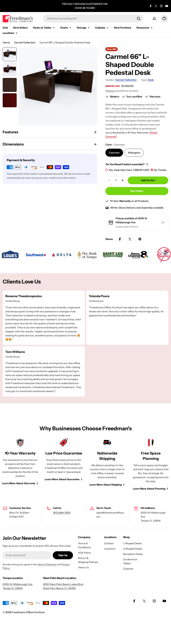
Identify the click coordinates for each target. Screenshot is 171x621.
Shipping (109, 90)
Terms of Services (46, 564)
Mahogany (134, 152)
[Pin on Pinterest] (140, 239)
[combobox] (93, 19)
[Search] (139, 19)
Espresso (114, 152)
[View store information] (162, 222)
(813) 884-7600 (62, 512)
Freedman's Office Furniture (28, 612)
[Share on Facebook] (120, 239)
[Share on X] (130, 239)
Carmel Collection (24, 42)
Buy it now (137, 191)
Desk (151, 79)
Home (6, 42)
